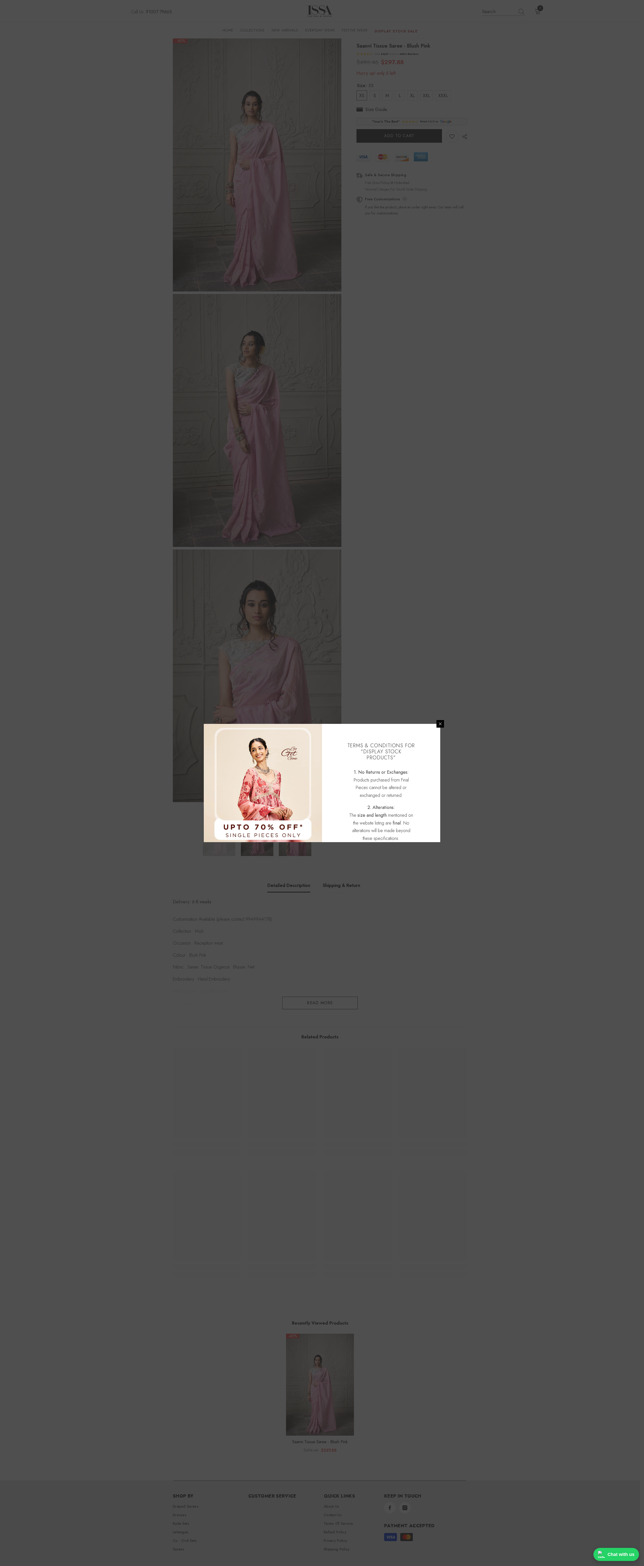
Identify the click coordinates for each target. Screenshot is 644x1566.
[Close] (440, 724)
